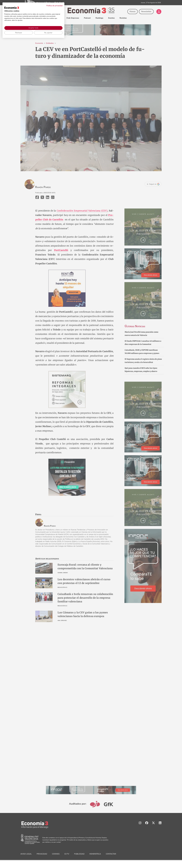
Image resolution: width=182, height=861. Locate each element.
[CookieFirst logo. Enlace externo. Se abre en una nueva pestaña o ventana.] (11, 8)
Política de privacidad (54, 5)
